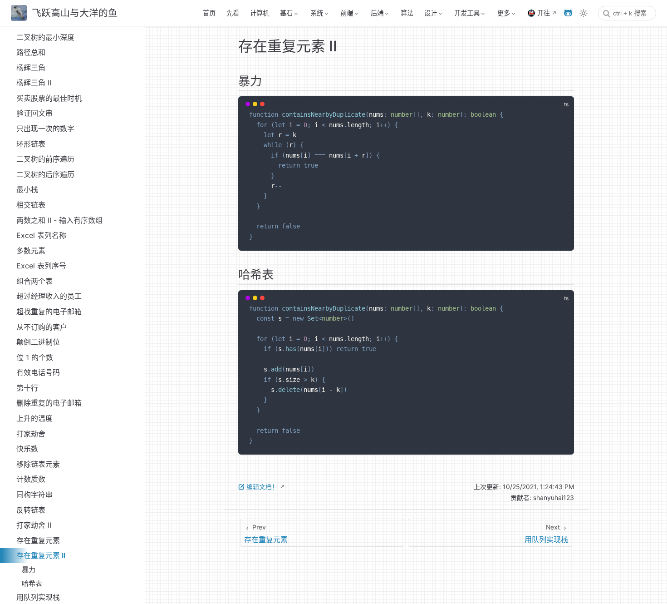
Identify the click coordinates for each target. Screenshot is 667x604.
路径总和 (30, 52)
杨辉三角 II (33, 82)
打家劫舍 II (33, 525)
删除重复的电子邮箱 (49, 402)
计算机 (259, 13)
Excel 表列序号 (41, 265)
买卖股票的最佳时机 (49, 98)
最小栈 (27, 189)
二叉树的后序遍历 (45, 174)
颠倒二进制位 (38, 342)
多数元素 (30, 250)
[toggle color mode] (583, 13)
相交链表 (30, 204)
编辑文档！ (262, 486)
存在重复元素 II (40, 555)
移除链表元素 (38, 464)
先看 (232, 13)
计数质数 (30, 479)
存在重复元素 (38, 540)
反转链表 (30, 510)
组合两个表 (34, 281)
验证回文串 (34, 113)
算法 (407, 13)
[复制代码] (562, 108)
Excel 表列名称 (41, 235)
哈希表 (32, 583)
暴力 (28, 569)
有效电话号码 (38, 372)
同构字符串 (34, 494)
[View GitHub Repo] (568, 13)
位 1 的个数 (34, 357)
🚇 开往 (538, 13)
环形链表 (30, 144)
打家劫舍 (30, 433)
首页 (209, 13)
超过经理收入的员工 (49, 296)
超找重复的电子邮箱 (49, 311)
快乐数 (27, 448)
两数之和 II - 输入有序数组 (59, 220)
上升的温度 (34, 418)
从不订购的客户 (41, 327)
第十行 (27, 387)
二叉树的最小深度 (45, 37)
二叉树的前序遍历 (45, 158)
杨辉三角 (30, 67)
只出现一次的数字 (45, 128)
